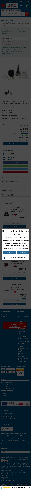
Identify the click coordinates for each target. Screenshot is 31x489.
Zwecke (13, 234)
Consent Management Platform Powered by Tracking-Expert (16, 258)
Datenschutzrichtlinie (13, 256)
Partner (20, 234)
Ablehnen (9, 252)
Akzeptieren (23, 252)
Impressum (21, 256)
